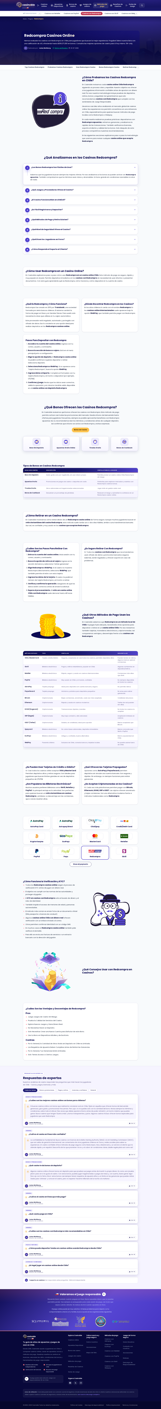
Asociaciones (91, 1347)
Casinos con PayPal (71, 13)
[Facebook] (70, 1383)
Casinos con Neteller (52, 13)
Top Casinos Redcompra (34, 67)
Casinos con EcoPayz (109, 1345)
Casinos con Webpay (130, 13)
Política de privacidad (113, 1405)
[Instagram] (81, 1383)
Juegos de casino (74, 1356)
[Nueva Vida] (80, 1321)
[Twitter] (75, 1383)
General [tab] (93, 1090)
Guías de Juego (74, 1372)
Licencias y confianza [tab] (79, 1090)
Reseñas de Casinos (75, 1367)
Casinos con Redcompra (91, 13)
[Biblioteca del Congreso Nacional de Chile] (60, 1321)
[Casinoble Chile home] (29, 1336)
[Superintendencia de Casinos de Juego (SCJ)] (40, 1321)
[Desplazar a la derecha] (136, 13)
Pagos (30, 19)
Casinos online (73, 1340)
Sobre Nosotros (128, 1342)
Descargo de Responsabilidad (129, 1363)
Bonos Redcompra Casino (109, 67)
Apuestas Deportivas (75, 1345)
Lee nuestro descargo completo (89, 1394)
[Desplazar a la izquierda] (39, 13)
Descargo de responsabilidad (94, 1405)
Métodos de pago (74, 1361)
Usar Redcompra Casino (85, 67)
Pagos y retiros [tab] (63, 1090)
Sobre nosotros (92, 1342)
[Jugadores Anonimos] (100, 1321)
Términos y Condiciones (130, 1405)
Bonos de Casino (80, 430)
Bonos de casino (74, 1351)
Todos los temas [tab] (30, 1090)
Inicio (25, 19)
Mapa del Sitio (91, 1353)
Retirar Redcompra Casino (133, 67)
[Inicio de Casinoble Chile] (25, 4)
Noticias (126, 1358)
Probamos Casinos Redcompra (60, 67)
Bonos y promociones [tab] (47, 1090)
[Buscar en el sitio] (142, 5)
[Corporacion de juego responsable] (120, 1321)
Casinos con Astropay (109, 1340)
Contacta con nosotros (128, 1347)
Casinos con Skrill (111, 13)
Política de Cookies (76, 1405)
